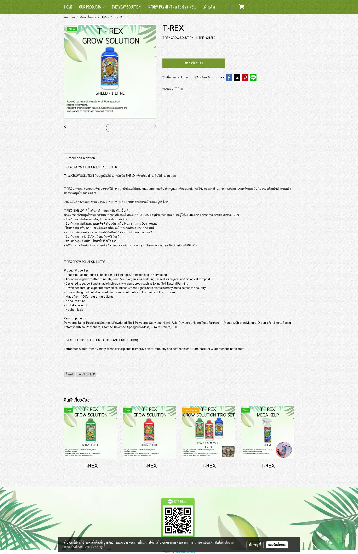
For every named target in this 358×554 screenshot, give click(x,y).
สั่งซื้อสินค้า (195, 63)
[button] (229, 7)
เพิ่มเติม (209, 7)
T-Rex (179, 88)
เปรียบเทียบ (205, 77)
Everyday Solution (126, 7)
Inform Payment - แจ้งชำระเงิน (172, 7)
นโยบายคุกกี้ (98, 547)
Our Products (90, 7)
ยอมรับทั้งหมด (277, 545)
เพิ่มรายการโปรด (176, 77)
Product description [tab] (80, 158)
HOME (68, 7)
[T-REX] (110, 71)
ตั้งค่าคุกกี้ (255, 545)
